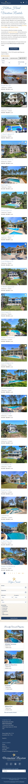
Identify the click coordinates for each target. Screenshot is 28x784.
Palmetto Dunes (14, 27)
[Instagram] (15, 764)
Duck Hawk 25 (6, 312)
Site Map (4, 749)
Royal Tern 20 (5, 490)
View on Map (15, 58)
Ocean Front (5, 606)
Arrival (2, 585)
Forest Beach (4, 27)
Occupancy (16, 595)
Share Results (14, 48)
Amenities (3, 605)
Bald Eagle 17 (5, 185)
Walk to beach (5, 614)
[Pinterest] (19, 764)
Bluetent (22, 781)
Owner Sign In (5, 747)
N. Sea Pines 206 (6, 541)
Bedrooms (3, 595)
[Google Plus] (11, 764)
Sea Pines (24, 25)
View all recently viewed (10, 712)
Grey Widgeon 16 (7, 363)
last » (23, 573)
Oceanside (4, 609)
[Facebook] (7, 764)
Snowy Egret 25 (6, 210)
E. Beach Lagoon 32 (7, 287)
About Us (4, 746)
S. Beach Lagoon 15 (7, 134)
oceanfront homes (12, 32)
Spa (3, 612)
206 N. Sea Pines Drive (11, 665)
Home (3, 744)
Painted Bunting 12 (7, 388)
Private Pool (5, 611)
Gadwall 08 (5, 515)
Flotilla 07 (4, 439)
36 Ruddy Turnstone (10, 644)
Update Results (13, 618)
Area (2, 600)
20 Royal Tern (8, 706)
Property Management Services (10, 751)
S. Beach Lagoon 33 (7, 236)
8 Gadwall (7, 685)
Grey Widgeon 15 (7, 261)
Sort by (3, 60)
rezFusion (12, 781)
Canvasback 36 (6, 465)
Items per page (21, 61)
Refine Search (5, 56)
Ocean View (4, 608)
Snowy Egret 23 (6, 109)
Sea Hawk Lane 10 (7, 159)
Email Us (4, 738)
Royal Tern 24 (5, 85)
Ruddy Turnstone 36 (8, 566)
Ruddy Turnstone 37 (8, 337)
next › (19, 573)
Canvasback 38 (6, 414)
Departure (3, 590)
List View (6, 58)
